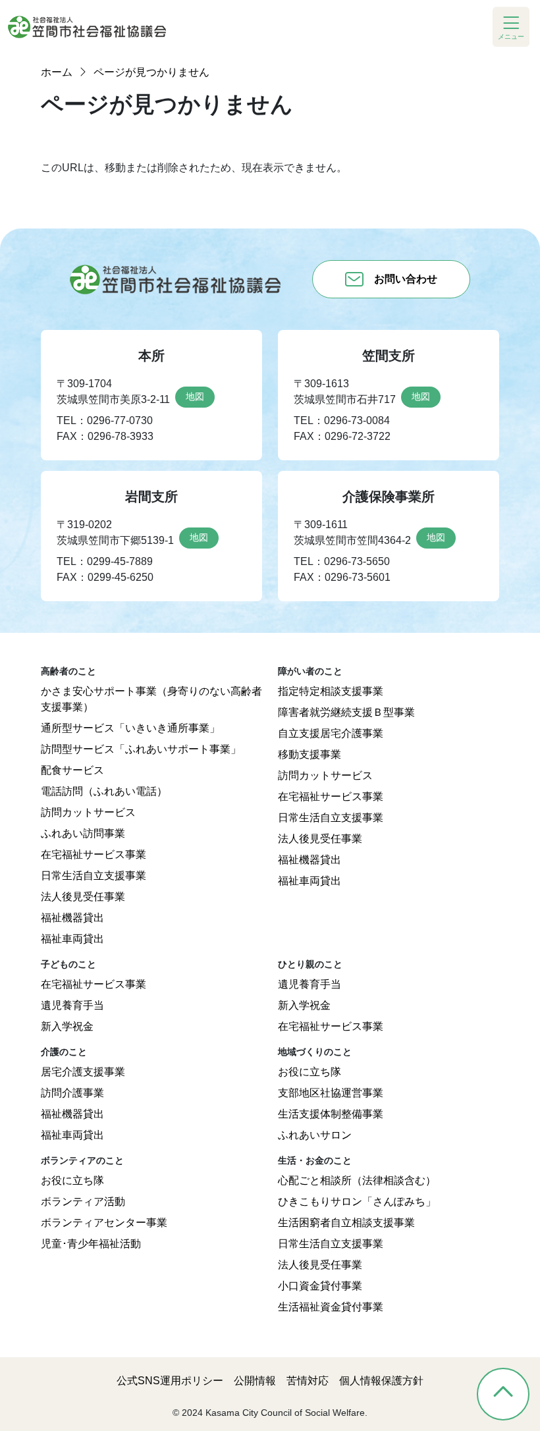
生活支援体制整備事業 (330, 1114)
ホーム (56, 72)
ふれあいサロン (315, 1135)
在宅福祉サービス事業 (93, 854)
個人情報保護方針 (381, 1380)
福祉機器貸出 (72, 917)
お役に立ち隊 (309, 1071)
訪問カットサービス (88, 812)
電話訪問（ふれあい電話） (104, 791)
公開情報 (255, 1380)
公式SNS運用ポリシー (170, 1380)
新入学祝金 (67, 1026)
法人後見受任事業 (83, 896)
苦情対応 (307, 1380)
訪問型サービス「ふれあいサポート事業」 (141, 749)
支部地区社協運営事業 (330, 1092)
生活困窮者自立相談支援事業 (346, 1222)
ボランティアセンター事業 (104, 1222)
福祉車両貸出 (72, 938)
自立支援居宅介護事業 (330, 733)
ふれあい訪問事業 (83, 833)
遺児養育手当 (72, 1005)
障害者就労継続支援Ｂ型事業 (346, 712)
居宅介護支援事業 (83, 1071)
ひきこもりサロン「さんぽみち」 (357, 1201)
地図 (195, 396)
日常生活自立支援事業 (93, 875)
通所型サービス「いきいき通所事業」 (130, 728)
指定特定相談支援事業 (330, 691)
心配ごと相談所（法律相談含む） (357, 1180)
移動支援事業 (309, 754)
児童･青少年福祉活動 (91, 1243)
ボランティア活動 (83, 1201)
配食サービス (72, 770)
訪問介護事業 (72, 1092)
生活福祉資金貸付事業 (330, 1306)
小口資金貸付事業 (320, 1285)
